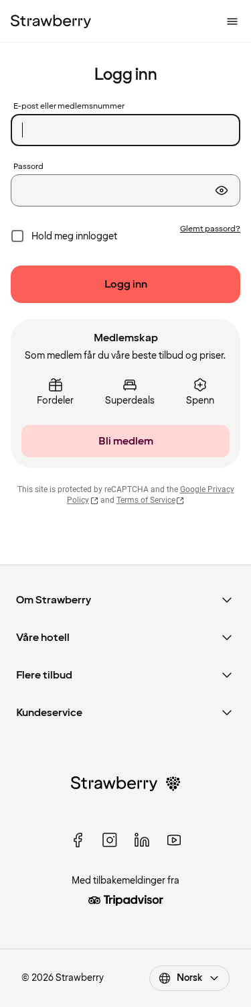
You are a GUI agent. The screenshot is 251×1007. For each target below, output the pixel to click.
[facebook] (78, 840)
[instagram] (110, 840)
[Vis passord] (221, 190)
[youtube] (174, 840)
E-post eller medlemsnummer (68, 106)
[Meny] (232, 21)
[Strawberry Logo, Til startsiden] (51, 21)
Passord (28, 167)
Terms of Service (145, 500)
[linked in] (142, 840)
